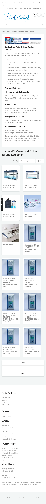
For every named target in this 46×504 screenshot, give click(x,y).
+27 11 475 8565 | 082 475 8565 (16, 8)
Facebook (31, 3)
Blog (4, 5)
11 (15, 368)
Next (22, 374)
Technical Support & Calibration (18, 3)
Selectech (16, 498)
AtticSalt (36, 498)
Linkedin (38, 3)
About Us (4, 3)
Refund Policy (6, 416)
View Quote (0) (2, 205)
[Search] (43, 25)
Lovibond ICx (8, 244)
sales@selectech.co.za (35, 8)
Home (3, 31)
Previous (24, 363)
